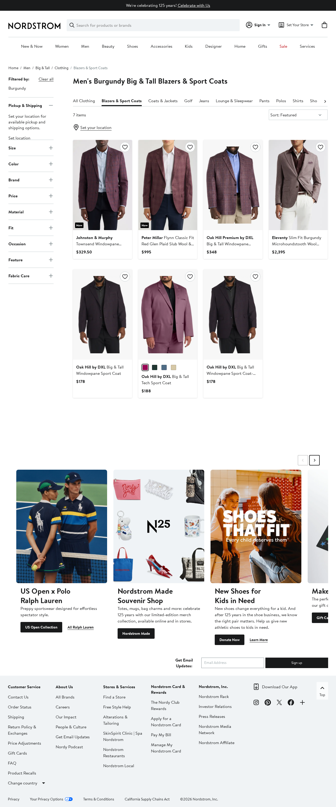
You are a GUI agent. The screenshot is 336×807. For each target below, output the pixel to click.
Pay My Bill (161, 735)
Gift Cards (17, 753)
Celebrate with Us (194, 5)
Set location (19, 138)
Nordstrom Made (136, 633)
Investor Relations (215, 706)
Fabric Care (18, 275)
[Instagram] (256, 703)
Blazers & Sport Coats (122, 101)
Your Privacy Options (46, 799)
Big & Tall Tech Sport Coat (165, 379)
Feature (15, 259)
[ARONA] (164, 367)
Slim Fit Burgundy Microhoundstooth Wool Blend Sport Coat (296, 244)
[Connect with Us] (302, 703)
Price (13, 195)
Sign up (296, 662)
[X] (279, 703)
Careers (63, 707)
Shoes (132, 46)
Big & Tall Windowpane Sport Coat (230, 244)
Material (16, 211)
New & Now (32, 46)
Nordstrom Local (118, 765)
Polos (281, 101)
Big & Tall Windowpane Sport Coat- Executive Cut (230, 373)
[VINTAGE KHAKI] (173, 367)
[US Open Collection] (61, 526)
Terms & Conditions (98, 799)
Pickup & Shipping (25, 105)
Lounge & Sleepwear (234, 101)
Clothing (62, 68)
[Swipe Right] (314, 460)
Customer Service (24, 687)
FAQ (12, 763)
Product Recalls (22, 773)
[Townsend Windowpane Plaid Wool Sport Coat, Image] (102, 185)
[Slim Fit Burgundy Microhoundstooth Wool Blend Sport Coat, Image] (298, 185)
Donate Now (229, 639)
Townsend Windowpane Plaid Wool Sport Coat (97, 244)
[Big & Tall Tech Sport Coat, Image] (167, 314)
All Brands (65, 697)
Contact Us (18, 697)
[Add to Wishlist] (125, 147)
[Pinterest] (268, 703)
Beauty (108, 46)
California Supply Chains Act (147, 799)
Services (307, 46)
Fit (10, 227)
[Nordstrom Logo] (34, 26)
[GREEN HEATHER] (154, 367)
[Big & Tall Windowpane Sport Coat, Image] (232, 185)
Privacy (13, 799)
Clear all (46, 79)
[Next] (325, 101)
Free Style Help (117, 707)
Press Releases (212, 716)
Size (12, 147)
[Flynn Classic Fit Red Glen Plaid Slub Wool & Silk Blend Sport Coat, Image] (167, 185)
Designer (213, 46)
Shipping (16, 717)
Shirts (298, 101)
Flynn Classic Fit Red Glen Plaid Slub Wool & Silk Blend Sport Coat (167, 244)
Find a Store (114, 697)
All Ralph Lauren (80, 627)
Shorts (316, 101)
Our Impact (66, 717)
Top (322, 694)
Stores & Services (119, 687)
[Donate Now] (256, 526)
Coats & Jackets (163, 101)
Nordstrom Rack (214, 696)
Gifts (262, 46)
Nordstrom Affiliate (216, 742)
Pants (264, 101)
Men (85, 46)
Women (62, 46)
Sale (283, 46)
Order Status (20, 707)
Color (13, 163)
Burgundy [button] (17, 88)
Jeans (204, 101)
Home (239, 46)
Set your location (96, 127)
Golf (188, 101)
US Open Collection (41, 627)
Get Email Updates (73, 737)
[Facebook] (291, 703)
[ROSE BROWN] (145, 367)
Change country (22, 783)
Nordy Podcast (69, 747)
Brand (13, 179)
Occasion (17, 243)
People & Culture (71, 727)
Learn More (259, 639)
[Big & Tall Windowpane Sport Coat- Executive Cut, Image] (232, 314)
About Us (64, 687)
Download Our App (279, 687)
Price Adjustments (24, 743)
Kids (189, 46)
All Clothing (84, 101)
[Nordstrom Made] (158, 526)
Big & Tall (42, 68)
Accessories (161, 46)
